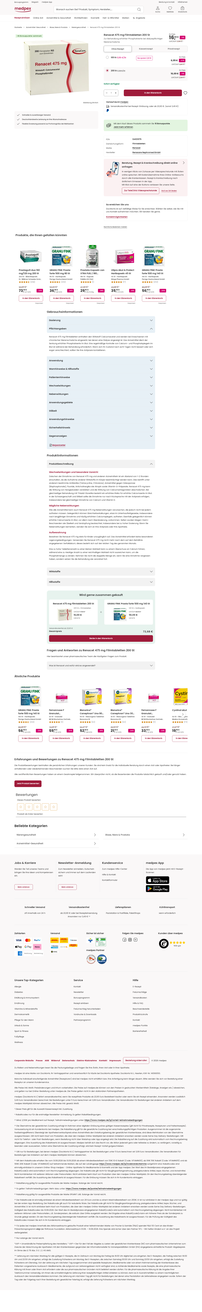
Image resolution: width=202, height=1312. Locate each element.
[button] (140, 190)
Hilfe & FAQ (138, 1003)
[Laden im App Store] (165, 880)
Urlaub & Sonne (21, 1025)
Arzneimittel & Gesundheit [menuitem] (58, 17)
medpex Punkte (140, 1025)
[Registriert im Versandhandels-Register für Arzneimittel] (101, 942)
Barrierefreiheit (140, 1031)
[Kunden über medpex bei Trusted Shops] (173, 944)
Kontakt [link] (136, 1020)
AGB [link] (47, 1060)
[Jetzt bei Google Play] (165, 888)
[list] (56, 67)
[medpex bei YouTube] (135, 940)
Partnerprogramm (82, 1020)
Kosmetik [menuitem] (95, 17)
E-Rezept (137, 986)
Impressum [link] (115, 1060)
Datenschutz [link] (68, 1060)
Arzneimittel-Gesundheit (36, 27)
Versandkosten (140, 997)
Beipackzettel (58, 445)
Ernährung (19, 1003)
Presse (39, 1060)
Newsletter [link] (79, 992)
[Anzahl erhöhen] (115, 93)
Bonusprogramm (82, 997)
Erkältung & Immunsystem (26, 997)
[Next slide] (183, 714)
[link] (91, 959)
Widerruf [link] (55, 1060)
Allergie (17, 986)
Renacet (136, 148)
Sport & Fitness (21, 1031)
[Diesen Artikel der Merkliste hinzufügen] (185, 93)
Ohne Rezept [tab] (117, 49)
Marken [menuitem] (125, 17)
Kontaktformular (109, 880)
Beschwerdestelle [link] (141, 1008)
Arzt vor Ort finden (169, 191)
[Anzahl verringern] (106, 93)
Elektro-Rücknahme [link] (87, 1060)
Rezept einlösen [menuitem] (22, 18)
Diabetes (18, 992)
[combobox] (99, 9)
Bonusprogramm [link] (21, 2)
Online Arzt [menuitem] (38, 17)
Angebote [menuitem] (140, 17)
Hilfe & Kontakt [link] (109, 874)
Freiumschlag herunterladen (87, 1008)
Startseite (18, 27)
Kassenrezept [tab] (146, 48)
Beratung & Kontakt (167, 2)
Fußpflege (19, 1036)
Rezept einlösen (81, 1003)
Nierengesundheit (79, 27)
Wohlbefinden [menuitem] (81, 17)
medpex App (47, 2)
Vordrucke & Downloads (85, 1014)
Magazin (35, 2)
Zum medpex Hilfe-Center (114, 869)
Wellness (18, 1042)
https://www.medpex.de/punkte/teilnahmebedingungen (93, 1189)
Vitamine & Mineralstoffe (26, 1008)
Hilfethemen (183, 2)
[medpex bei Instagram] (130, 940)
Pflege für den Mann (24, 1020)
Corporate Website (24, 1060)
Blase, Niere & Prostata (58, 27)
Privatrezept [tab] (174, 48)
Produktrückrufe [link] (140, 1014)
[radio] (107, 57)
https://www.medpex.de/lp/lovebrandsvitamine (123, 1164)
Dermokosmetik (21, 1014)
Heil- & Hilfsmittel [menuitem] (111, 17)
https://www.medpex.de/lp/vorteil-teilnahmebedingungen (113, 1120)
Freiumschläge (140, 992)
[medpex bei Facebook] (124, 940)
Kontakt (77, 986)
